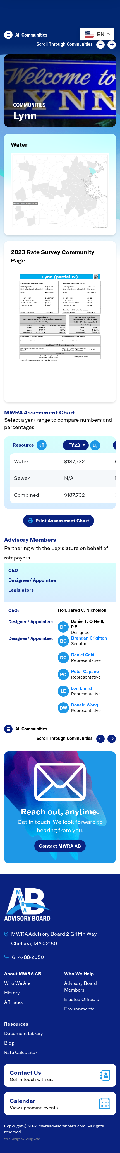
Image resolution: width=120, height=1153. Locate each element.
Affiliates (13, 1002)
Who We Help (79, 973)
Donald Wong (84, 705)
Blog (9, 1043)
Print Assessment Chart (62, 521)
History (12, 992)
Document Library (23, 1033)
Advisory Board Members (80, 986)
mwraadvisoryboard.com (62, 1125)
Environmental (80, 1009)
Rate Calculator (20, 1052)
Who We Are (17, 983)
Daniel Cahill (84, 655)
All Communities (31, 34)
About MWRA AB (22, 973)
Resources (16, 1024)
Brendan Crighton (89, 638)
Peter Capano (85, 671)
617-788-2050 (28, 957)
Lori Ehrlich (82, 688)
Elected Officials (81, 999)
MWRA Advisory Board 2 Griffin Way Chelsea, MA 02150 (54, 939)
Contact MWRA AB (60, 846)
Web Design (12, 1139)
